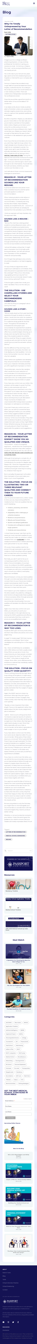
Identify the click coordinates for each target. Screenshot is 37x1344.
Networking (9, 1060)
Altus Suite (18, 1022)
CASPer (21, 1034)
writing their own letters (13, 155)
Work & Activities (10, 1083)
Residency (19, 1072)
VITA (22, 1079)
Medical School (10, 1057)
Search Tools (7, 1272)
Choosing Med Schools (12, 1037)
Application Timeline (12, 1026)
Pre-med (16, 1068)
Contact (5, 1290)
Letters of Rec (11, 34)
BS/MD (22, 1030)
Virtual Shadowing (8, 1286)
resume (8, 839)
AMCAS (26, 1022)
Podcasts (8, 1068)
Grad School (9, 1045)
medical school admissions (15, 835)
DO (17, 1041)
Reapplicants (9, 1072)
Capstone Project (11, 1034)
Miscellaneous (22, 1057)
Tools (4, 1279)
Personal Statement (20, 1064)
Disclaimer (6, 1330)
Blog (4, 1276)
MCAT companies (11, 1053)
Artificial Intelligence (12, 1030)
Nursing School (20, 1060)
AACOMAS (9, 1022)
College (24, 1037)
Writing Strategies (23, 1083)
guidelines (20, 539)
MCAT (18, 1049)
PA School (9, 1064)
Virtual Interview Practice (10, 1283)
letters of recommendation (15, 832)
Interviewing (19, 1045)
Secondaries (9, 1076)
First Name (8, 1106)
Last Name (8, 1111)
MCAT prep (22, 1053)
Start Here (27, 1076)
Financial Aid (24, 1041)
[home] (6, 3)
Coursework (9, 1041)
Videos (16, 1079)
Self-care (18, 1076)
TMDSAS (8, 1079)
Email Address (10, 1101)
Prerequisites (26, 1068)
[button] (34, 3)
